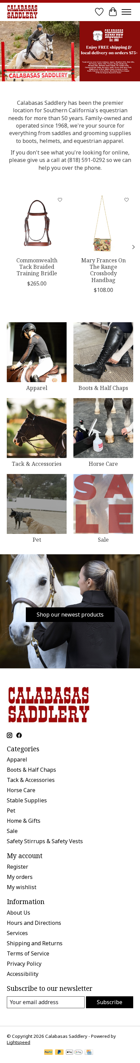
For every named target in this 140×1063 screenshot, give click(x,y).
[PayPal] (48, 1052)
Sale (103, 539)
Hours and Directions (34, 923)
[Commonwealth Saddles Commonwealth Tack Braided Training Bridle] (37, 223)
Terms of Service (28, 953)
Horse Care (103, 464)
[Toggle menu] (126, 12)
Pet (37, 539)
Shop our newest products (70, 614)
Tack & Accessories (37, 464)
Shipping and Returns (35, 943)
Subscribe (109, 1002)
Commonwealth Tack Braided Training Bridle (36, 267)
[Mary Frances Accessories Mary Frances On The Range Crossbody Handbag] (103, 223)
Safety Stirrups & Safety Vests (45, 841)
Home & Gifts (23, 820)
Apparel (36, 388)
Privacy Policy (24, 963)
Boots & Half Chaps (103, 388)
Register (17, 866)
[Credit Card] (89, 1052)
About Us (18, 912)
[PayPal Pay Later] (59, 1052)
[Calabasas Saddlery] (22, 12)
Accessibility (22, 974)
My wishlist (21, 887)
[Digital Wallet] (74, 1052)
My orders (20, 877)
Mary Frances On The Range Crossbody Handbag (103, 270)
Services (17, 933)
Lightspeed (18, 1042)
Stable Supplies (27, 800)
